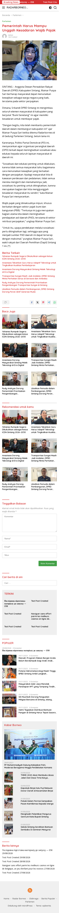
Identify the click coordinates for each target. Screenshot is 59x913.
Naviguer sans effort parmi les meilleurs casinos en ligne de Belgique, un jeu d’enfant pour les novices (43, 616)
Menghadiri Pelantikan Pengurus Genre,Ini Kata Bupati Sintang (36, 815)
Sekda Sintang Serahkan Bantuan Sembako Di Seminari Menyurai (37, 828)
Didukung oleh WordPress (20, 905)
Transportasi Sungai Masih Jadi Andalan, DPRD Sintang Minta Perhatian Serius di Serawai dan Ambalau (28, 277)
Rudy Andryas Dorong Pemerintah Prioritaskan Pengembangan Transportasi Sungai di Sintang (24, 283)
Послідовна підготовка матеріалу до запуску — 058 (15, 603)
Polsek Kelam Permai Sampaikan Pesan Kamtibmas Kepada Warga (37, 802)
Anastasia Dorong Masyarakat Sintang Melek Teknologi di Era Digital (28, 270)
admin (10, 35)
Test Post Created (46, 2)
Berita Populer (48, 898)
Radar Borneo (19, 898)
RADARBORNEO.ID (17, 8)
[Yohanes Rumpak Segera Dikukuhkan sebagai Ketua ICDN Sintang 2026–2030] (15, 321)
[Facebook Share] (32, 302)
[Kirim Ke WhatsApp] (55, 302)
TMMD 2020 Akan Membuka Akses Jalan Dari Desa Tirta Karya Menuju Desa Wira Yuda (37, 776)
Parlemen (6, 21)
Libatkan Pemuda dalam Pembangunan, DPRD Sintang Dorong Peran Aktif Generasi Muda (28, 290)
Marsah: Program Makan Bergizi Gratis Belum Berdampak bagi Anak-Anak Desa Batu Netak (37, 659)
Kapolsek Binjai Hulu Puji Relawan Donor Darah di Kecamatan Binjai (37, 789)
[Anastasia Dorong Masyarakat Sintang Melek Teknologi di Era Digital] (15, 350)
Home (6, 898)
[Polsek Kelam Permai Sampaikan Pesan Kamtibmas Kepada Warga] (8, 803)
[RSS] (30, 890)
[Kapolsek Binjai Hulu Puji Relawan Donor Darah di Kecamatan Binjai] (8, 790)
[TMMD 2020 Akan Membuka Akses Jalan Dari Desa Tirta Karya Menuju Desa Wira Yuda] (8, 777)
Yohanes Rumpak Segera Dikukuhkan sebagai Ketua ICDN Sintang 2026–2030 (27, 257)
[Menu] (4, 7)
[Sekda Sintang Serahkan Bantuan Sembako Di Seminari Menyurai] (8, 829)
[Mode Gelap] (50, 7)
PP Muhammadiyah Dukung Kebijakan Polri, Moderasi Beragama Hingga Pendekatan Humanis (28, 766)
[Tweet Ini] (37, 302)
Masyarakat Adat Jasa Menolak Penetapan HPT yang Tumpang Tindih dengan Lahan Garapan (37, 685)
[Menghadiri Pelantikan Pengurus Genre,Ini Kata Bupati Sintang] (8, 816)
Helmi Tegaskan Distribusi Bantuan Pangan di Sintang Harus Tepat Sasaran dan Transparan (38, 711)
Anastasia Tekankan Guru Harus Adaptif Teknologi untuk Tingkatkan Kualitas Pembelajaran (29, 264)
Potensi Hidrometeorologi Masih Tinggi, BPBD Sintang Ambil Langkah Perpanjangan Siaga (37, 672)
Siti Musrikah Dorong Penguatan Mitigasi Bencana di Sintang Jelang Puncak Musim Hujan (35, 698)
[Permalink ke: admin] (4, 36)
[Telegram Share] (49, 302)
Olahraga (33, 898)
